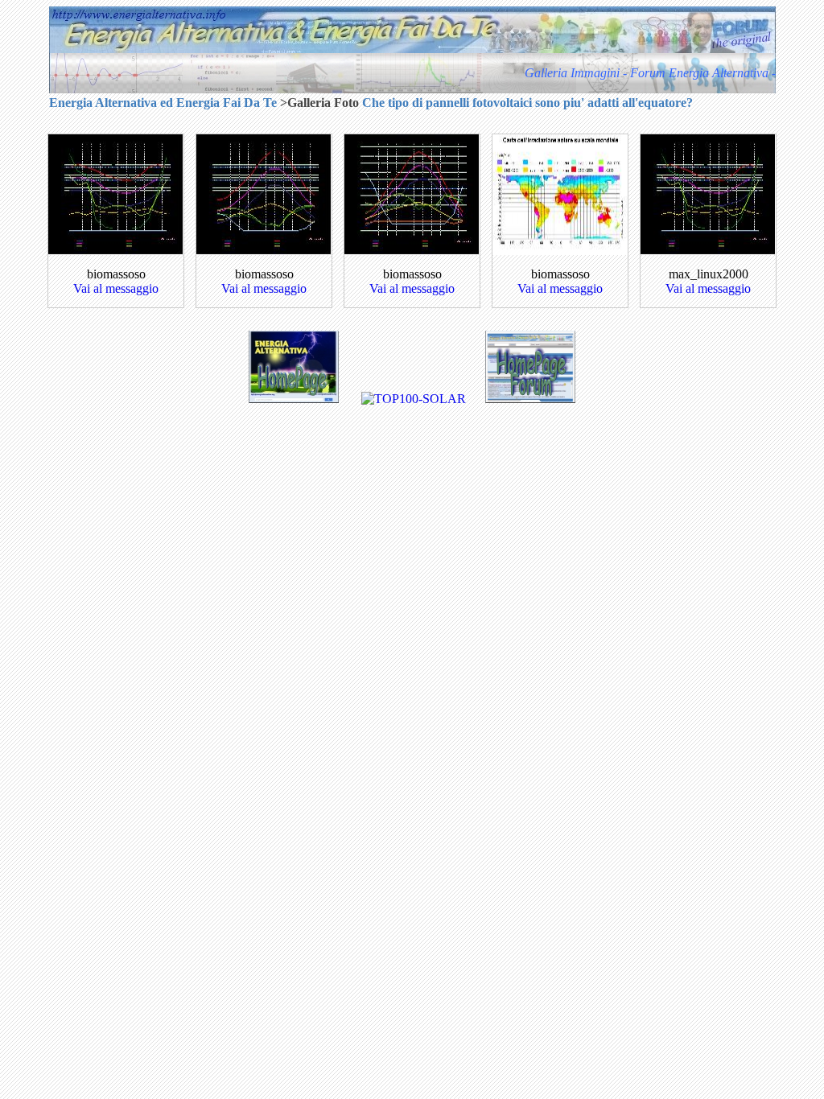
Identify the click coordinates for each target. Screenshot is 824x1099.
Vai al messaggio (116, 288)
